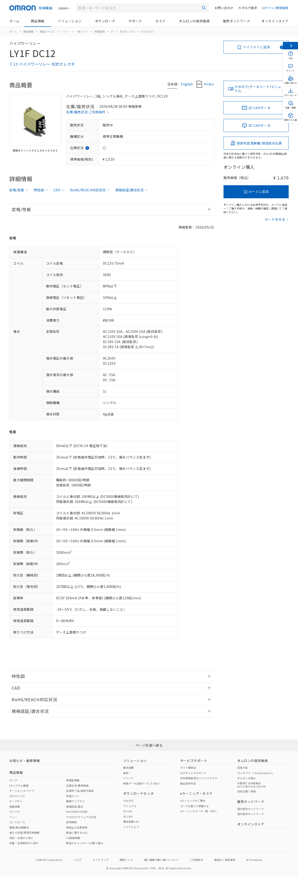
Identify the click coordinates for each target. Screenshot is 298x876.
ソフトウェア (131, 827)
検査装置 (14, 806)
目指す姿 (242, 767)
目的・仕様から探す (21, 838)
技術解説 (71, 822)
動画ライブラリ (75, 801)
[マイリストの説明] (281, 47)
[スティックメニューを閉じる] (290, 45)
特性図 (39, 190)
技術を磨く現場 (246, 791)
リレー (65, 31)
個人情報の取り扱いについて (161, 860)
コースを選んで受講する (194, 806)
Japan (63, 8)
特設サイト (72, 796)
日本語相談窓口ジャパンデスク (198, 778)
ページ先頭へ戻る (149, 745)
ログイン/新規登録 (275, 8)
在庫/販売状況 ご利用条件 (86, 112)
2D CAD (127, 811)
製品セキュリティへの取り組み (84, 843)
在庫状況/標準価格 (77, 785)
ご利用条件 (196, 860)
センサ (13, 780)
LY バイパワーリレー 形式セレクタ (44, 64)
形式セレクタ (127, 31)
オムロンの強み (246, 778)
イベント (128, 778)
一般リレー (81, 31)
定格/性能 (16, 190)
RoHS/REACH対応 (77, 811)
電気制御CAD (131, 821)
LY (112, 31)
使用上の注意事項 (76, 827)
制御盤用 (100, 31)
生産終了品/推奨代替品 (80, 790)
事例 (126, 773)
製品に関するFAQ (77, 832)
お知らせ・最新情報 (24, 760)
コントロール (17, 822)
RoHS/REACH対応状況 (88, 190)
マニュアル (129, 806)
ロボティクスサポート (193, 773)
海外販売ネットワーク (250, 814)
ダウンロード (105, 21)
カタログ (128, 800)
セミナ (161, 21)
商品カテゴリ (47, 31)
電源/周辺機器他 (19, 827)
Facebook (255, 860)
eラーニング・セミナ (196, 793)
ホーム (14, 21)
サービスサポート (193, 760)
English (187, 84)
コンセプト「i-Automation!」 (255, 773)
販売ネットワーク (236, 21)
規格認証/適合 (74, 806)
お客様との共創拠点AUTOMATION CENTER (251, 784)
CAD (57, 190)
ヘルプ (77, 860)
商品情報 (37, 21)
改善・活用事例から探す (23, 843)
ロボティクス (17, 796)
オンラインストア (275, 21)
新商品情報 (72, 780)
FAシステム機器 (18, 785)
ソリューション (69, 21)
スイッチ (14, 811)
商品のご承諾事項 (224, 860)
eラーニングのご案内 (193, 800)
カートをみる (275, 219)
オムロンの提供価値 (194, 21)
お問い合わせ (224, 8)
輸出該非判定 (188, 783)
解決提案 (128, 767)
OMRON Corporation (49, 860)
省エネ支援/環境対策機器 (24, 832)
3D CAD (127, 816)
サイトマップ (100, 860)
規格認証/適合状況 (129, 190)
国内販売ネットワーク (250, 809)
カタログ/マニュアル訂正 (81, 817)
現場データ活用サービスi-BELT (141, 783)
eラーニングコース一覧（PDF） (199, 811)
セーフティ (15, 801)
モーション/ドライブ (21, 790)
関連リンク (126, 860)
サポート (135, 21)
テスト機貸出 (188, 767)
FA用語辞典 (73, 838)
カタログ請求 (247, 8)
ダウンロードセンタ (138, 793)
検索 (204, 7)
